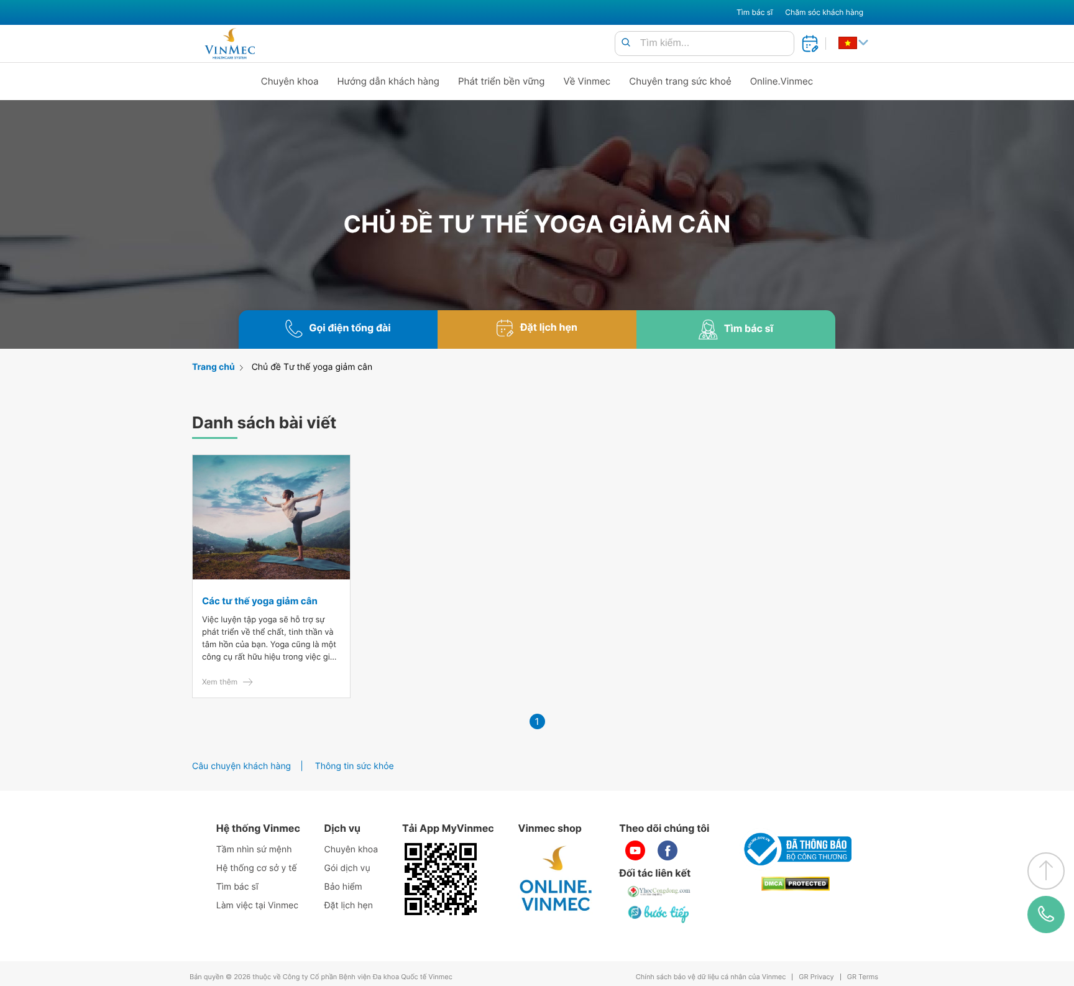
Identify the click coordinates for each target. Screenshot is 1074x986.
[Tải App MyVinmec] (440, 879)
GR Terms (862, 977)
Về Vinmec (587, 81)
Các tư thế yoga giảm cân (260, 601)
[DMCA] (795, 884)
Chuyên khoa (290, 81)
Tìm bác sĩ (755, 12)
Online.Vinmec (782, 81)
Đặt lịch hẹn (348, 905)
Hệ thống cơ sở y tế (256, 868)
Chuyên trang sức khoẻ (680, 81)
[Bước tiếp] (659, 914)
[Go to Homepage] (229, 43)
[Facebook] (667, 850)
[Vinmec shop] (556, 879)
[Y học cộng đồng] (659, 891)
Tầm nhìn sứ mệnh (254, 849)
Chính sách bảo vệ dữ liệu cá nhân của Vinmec (711, 977)
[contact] (1046, 914)
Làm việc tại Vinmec (257, 905)
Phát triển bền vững (501, 81)
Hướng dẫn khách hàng (388, 81)
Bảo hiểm (343, 887)
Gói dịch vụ (347, 868)
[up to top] (1046, 871)
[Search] (626, 43)
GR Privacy (816, 977)
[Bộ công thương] (795, 849)
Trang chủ (213, 367)
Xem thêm (219, 681)
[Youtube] (635, 850)
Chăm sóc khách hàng (824, 12)
